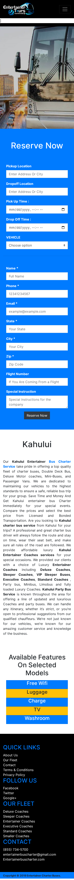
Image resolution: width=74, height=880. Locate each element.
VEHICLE (13, 237)
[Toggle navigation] (65, 9)
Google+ (10, 798)
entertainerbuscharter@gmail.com (29, 854)
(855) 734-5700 (15, 849)
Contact (9, 765)
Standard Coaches (17, 831)
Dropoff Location (19, 184)
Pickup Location (18, 166)
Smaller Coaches (16, 836)
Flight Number (17, 374)
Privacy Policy (14, 775)
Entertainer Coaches (19, 821)
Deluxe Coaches (15, 811)
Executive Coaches (18, 826)
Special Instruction (21, 391)
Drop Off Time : (18, 219)
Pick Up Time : (17, 201)
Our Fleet (10, 760)
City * (10, 339)
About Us (10, 755)
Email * (11, 303)
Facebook (10, 788)
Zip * (10, 356)
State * (11, 321)
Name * (12, 268)
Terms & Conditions (18, 770)
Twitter (8, 793)
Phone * (12, 286)
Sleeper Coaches (16, 816)
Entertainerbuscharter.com (24, 859)
